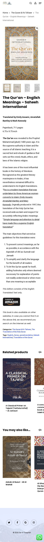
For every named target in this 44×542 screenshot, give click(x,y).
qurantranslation (26, 335)
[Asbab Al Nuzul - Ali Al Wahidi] (17, 457)
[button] (40, 3)
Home (5, 13)
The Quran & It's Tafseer (21, 13)
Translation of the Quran (23, 337)
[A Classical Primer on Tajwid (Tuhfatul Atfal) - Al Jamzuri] (17, 380)
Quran (16, 335)
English (10, 335)
